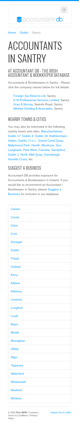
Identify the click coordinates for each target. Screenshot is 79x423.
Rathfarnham (58, 136)
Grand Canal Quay (50, 140)
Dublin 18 (41, 136)
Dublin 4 (27, 136)
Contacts (33, 412)
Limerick (16, 299)
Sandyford (58, 150)
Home (12, 32)
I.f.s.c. (32, 140)
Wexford (16, 390)
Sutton (12, 140)
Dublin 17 (14, 136)
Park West (30, 150)
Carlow (15, 209)
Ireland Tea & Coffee (60, 412)
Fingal (15, 258)
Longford (17, 307)
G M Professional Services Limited (36, 100)
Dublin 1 (13, 154)
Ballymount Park (19, 145)
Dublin (24, 32)
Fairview (44, 150)
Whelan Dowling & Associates (32, 108)
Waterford (17, 373)
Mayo (14, 324)
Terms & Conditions (18, 415)
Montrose (48, 145)
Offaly (15, 349)
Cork (14, 233)
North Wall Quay (31, 154)
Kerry (14, 275)
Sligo (14, 357)
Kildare (15, 283)
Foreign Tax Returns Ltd (29, 96)
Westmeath (18, 382)
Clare (14, 225)
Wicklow (16, 398)
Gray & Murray (23, 104)
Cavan (15, 217)
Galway (16, 266)
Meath (15, 332)
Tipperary (17, 365)
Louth (14, 316)
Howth (35, 145)
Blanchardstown (51, 131)
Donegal (16, 242)
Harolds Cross (17, 159)
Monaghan (18, 340)
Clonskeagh (52, 154)
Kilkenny (16, 291)
